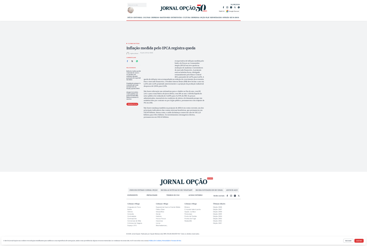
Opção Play (204, 17)
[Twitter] (235, 7)
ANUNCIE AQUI (232, 190)
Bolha (129, 209)
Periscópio (188, 214)
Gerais (158, 214)
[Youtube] (231, 7)
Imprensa (195, 17)
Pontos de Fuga (190, 219)
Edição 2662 (217, 221)
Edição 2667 (217, 209)
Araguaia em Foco (134, 207)
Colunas (146, 17)
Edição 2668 (217, 207)
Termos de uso (172, 195)
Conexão (130, 214)
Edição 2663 (217, 219)
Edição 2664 (217, 216)
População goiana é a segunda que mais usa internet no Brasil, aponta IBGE (133, 86)
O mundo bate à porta (192, 209)
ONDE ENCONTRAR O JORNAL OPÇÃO (143, 190)
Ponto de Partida (190, 216)
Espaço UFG (132, 225)
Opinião (225, 17)
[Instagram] (227, 7)
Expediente (132, 195)
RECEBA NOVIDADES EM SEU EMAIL (209, 190)
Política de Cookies (155, 241)
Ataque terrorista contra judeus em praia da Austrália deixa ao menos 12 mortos (132, 95)
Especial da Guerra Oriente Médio (168, 207)
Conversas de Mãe (134, 221)
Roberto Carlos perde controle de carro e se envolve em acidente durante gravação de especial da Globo (133, 75)
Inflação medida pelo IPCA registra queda (160, 48)
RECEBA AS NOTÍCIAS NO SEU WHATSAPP (176, 190)
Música (187, 207)
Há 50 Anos (234, 17)
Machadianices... (162, 225)
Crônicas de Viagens (134, 223)
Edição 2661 (217, 223)
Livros (158, 223)
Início (130, 17)
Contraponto (132, 219)
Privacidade (152, 195)
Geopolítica (160, 212)
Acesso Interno (196, 195)
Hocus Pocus (161, 219)
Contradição (131, 216)
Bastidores (165, 17)
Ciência (130, 212)
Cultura (186, 17)
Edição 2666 (217, 212)
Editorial (137, 17)
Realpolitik (188, 221)
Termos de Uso (176, 241)
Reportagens (216, 17)
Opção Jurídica (190, 212)
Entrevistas (176, 17)
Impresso (155, 17)
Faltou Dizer (160, 209)
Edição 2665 (217, 214)
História (158, 216)
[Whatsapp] (239, 7)
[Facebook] (223, 7)
